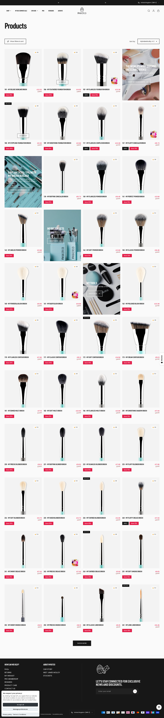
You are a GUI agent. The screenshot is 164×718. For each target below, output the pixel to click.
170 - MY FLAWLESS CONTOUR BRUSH (17, 357)
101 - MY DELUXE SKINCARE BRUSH (16, 89)
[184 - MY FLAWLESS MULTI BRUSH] (101, 389)
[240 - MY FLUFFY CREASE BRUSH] (140, 496)
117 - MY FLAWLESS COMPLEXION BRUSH (96, 143)
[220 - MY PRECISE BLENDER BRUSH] (23, 442)
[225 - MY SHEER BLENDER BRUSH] (62, 496)
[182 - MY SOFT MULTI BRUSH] (62, 389)
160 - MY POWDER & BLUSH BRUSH (16, 303)
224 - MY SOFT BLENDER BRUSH (15, 518)
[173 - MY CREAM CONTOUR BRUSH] (140, 335)
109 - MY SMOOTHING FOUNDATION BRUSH (57, 143)
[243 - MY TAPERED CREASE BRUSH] (101, 549)
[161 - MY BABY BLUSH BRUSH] (62, 281)
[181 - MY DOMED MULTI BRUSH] (23, 389)
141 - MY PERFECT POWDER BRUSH (133, 196)
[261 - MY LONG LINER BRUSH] (140, 603)
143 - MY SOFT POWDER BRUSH (93, 250)
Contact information (45, 714)
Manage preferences (20, 709)
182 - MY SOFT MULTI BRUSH (53, 410)
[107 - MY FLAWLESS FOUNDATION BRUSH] (101, 67)
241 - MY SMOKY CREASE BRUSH (15, 571)
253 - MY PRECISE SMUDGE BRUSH (55, 625)
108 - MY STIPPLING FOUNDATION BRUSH (18, 143)
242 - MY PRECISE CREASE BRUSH (54, 571)
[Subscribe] (135, 691)
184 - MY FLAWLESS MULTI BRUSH (94, 410)
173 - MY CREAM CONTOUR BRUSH (133, 357)
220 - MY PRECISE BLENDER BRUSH (16, 464)
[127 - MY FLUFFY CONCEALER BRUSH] (140, 121)
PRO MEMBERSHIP (11, 679)
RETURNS (8, 673)
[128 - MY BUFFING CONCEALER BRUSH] (62, 174)
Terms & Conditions (19, 714)
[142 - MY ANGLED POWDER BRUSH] (23, 228)
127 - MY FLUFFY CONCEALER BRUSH (134, 143)
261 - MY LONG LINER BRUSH (131, 625)
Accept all (20, 705)
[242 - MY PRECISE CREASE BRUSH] (62, 549)
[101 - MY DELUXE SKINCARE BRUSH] (23, 67)
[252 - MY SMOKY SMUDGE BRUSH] (23, 603)
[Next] (105, 2)
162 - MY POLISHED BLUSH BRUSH (133, 303)
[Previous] (59, 2)
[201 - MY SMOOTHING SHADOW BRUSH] (140, 389)
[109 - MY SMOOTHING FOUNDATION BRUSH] (62, 121)
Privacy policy (7, 714)
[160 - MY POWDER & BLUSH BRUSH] (23, 281)
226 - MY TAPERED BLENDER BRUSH (94, 518)
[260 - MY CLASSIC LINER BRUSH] (101, 603)
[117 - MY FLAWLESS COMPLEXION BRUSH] (101, 121)
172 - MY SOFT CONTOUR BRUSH (93, 357)
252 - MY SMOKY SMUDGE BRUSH (15, 625)
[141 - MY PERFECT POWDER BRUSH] (140, 174)
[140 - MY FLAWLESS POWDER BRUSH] (101, 174)
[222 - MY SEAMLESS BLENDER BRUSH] (101, 442)
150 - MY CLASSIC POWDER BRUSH (133, 250)
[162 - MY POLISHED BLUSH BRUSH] (140, 281)
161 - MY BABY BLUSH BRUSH (53, 303)
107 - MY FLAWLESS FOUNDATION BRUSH (96, 89)
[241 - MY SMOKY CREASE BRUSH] (23, 549)
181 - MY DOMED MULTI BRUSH (14, 410)
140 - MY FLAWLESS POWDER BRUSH (95, 196)
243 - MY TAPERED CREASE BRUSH (94, 571)
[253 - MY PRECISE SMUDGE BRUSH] (62, 603)
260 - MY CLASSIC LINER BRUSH (93, 625)
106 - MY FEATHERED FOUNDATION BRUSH (57, 89)
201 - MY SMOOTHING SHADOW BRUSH (134, 410)
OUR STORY (47, 669)
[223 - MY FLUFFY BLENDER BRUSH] (140, 442)
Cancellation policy (57, 714)
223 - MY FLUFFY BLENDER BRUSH (133, 464)
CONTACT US (10, 689)
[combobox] (148, 2)
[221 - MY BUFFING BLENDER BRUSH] (62, 442)
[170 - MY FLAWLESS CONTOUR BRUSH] (23, 335)
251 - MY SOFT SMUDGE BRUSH (132, 571)
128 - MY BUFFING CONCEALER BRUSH (56, 196)
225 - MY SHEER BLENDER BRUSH (54, 518)
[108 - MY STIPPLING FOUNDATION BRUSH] (23, 121)
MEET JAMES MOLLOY (51, 673)
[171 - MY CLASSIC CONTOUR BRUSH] (62, 335)
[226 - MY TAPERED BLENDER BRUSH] (101, 496)
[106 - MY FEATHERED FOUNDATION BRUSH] (62, 67)
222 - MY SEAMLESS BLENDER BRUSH (95, 464)
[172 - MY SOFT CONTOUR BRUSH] (101, 335)
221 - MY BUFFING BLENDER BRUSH (55, 464)
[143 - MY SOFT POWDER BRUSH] (101, 228)
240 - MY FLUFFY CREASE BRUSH (132, 518)
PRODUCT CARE (11, 685)
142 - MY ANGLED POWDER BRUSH (15, 250)
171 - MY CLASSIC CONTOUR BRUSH (55, 357)
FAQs (7, 669)
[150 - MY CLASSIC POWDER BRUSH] (140, 228)
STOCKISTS (47, 676)
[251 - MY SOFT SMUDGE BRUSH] (140, 549)
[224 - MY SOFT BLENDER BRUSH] (23, 496)
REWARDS (8, 682)
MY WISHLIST (9, 676)
